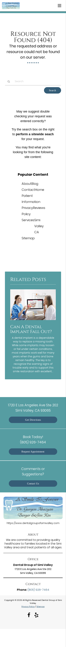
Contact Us (33, 483)
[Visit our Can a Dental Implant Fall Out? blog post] (33, 321)
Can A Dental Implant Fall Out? (31, 329)
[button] (60, 5)
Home (39, 189)
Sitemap (28, 238)
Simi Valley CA (39, 226)
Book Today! (33, 439)
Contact (28, 189)
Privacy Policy (28, 606)
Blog (34, 183)
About (26, 183)
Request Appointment (33, 451)
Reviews (39, 208)
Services (28, 220)
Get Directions (33, 419)
